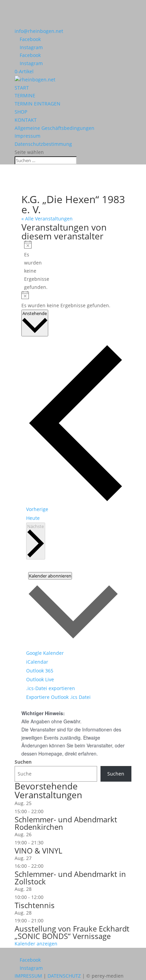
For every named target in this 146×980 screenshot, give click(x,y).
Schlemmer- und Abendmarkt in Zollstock (70, 877)
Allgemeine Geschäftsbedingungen (54, 128)
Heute (33, 518)
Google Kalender (45, 653)
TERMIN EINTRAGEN (37, 103)
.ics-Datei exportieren (50, 688)
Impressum (27, 136)
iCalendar (37, 662)
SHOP (21, 112)
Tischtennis (35, 905)
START (22, 87)
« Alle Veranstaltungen (47, 218)
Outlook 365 (39, 670)
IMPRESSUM (28, 976)
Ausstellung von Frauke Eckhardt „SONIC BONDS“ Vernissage (72, 932)
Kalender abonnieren (50, 576)
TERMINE (25, 95)
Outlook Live (40, 679)
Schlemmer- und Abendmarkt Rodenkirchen (66, 823)
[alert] (26, 265)
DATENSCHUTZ (64, 976)
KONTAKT (26, 120)
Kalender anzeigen (36, 943)
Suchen (23, 762)
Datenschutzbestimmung (43, 144)
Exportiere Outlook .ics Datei (58, 697)
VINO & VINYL (38, 850)
